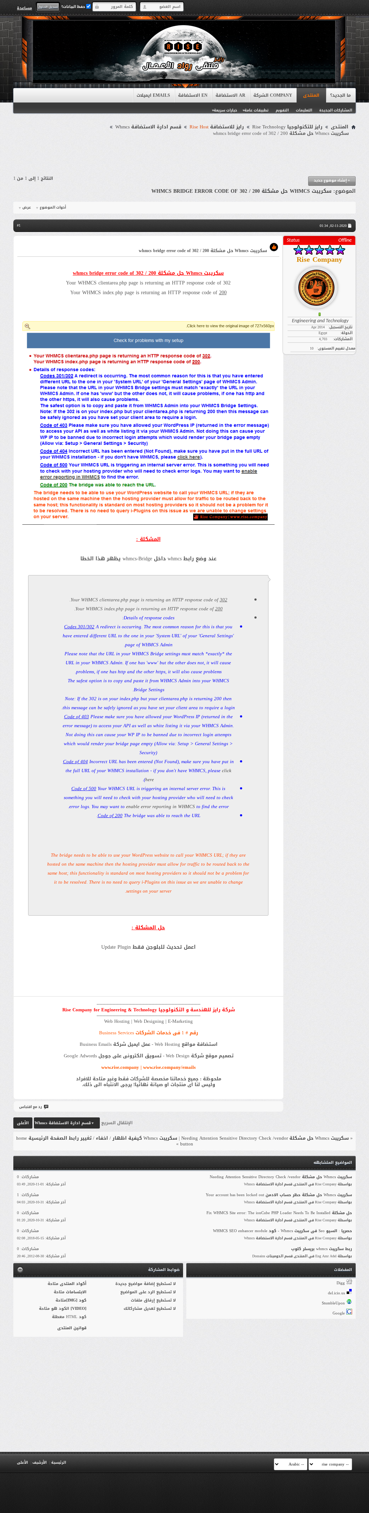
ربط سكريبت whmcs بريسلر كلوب (321, 1249)
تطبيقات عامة (256, 110)
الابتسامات (76, 1292)
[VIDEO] (78, 1308)
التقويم (282, 110)
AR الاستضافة (230, 95)
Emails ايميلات (153, 95)
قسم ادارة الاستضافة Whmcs (148, 127)
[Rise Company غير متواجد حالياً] (319, 285)
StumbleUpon (333, 1303)
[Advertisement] (184, 156)
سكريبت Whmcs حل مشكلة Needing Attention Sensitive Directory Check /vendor (265, 1138)
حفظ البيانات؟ (73, 6)
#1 (19, 225)
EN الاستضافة (193, 95)
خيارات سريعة (225, 110)
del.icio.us (336, 1293)
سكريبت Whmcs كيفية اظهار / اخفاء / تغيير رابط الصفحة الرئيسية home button (104, 1141)
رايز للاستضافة (217, 127)
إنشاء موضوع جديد (332, 180)
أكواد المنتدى (73, 1284)
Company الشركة (272, 95)
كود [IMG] (76, 1300)
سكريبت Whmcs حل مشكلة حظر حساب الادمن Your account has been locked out (279, 1195)
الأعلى (23, 1123)
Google (339, 1313)
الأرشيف (39, 1462)
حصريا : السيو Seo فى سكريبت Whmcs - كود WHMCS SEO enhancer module (282, 1231)
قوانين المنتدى (71, 1328)
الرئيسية (58, 1462)
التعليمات (304, 110)
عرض (26, 207)
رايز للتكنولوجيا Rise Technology (287, 127)
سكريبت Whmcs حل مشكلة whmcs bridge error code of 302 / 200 (241, 191)
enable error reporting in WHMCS (160, 806)
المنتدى (311, 95)
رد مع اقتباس (30, 1106)
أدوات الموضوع (53, 207)
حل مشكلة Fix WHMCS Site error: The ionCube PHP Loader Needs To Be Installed (279, 1213)
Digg (341, 1283)
